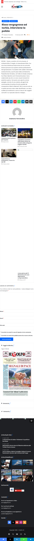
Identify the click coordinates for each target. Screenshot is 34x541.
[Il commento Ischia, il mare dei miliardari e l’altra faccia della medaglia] (17, 462)
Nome (2, 311)
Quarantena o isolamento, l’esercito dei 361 (8, 160)
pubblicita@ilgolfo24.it (7, 513)
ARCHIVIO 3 (10, 17)
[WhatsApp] (19, 101)
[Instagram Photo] (6, 424)
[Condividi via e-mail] (27, 101)
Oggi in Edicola (5, 348)
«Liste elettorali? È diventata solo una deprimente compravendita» (23, 275)
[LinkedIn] (11, 101)
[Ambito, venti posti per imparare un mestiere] (28, 478)
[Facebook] (3, 101)
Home (4, 17)
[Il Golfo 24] (17, 7)
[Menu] (2, 7)
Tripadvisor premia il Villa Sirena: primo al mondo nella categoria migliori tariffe (25, 142)
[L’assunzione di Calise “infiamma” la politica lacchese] (17, 472)
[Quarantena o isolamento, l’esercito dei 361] (8, 153)
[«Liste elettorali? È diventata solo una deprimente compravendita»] (25, 210)
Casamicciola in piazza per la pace (8, 139)
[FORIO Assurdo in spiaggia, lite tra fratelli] (6, 472)
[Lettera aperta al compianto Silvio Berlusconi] (6, 478)
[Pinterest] (15, 101)
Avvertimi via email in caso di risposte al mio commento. (16, 332)
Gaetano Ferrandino (8, 34)
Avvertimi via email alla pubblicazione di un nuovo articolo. (17, 335)
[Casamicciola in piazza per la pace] (8, 132)
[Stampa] (31, 101)
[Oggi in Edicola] (17, 397)
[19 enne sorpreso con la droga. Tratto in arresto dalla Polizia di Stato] (6, 464)
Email (2, 318)
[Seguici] (31, 421)
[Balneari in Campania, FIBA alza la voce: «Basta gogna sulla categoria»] (17, 478)
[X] (7, 101)
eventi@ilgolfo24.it (6, 508)
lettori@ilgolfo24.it (6, 502)
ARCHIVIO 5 (14, 21)
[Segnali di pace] (28, 472)
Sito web (2, 325)
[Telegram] (23, 101)
